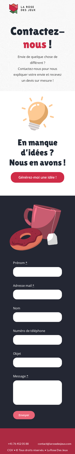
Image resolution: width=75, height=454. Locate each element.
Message (20, 376)
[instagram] (37, 434)
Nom (16, 308)
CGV (10, 450)
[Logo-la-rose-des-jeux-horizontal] (22, 3)
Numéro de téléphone (29, 331)
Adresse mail (23, 285)
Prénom (20, 263)
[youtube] (44, 434)
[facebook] (31, 434)
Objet (17, 353)
